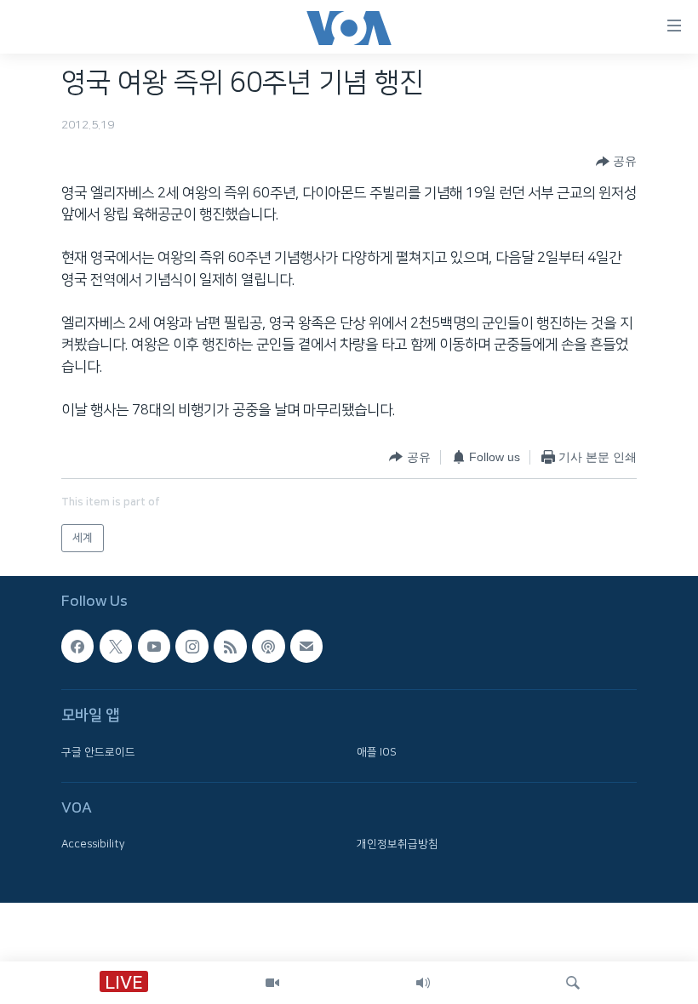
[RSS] (230, 646)
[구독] (306, 646)
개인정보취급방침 (397, 844)
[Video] (272, 982)
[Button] (616, 162)
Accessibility (93, 844)
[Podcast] (268, 646)
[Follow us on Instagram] (191, 646)
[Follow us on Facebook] (77, 646)
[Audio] (423, 982)
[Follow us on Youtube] (154, 646)
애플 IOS (377, 751)
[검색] (572, 982)
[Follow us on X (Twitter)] (116, 646)
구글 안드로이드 (98, 751)
